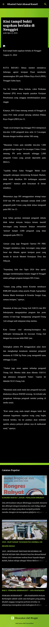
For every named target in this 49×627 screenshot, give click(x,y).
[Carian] (45, 4)
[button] (4, 38)
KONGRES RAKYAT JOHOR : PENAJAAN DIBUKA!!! (23, 498)
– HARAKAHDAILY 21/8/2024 (30, 428)
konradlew (30, 623)
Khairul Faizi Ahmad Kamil (22, 4)
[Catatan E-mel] (4, 433)
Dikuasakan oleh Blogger (26, 618)
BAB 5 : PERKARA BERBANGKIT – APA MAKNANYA (23, 590)
